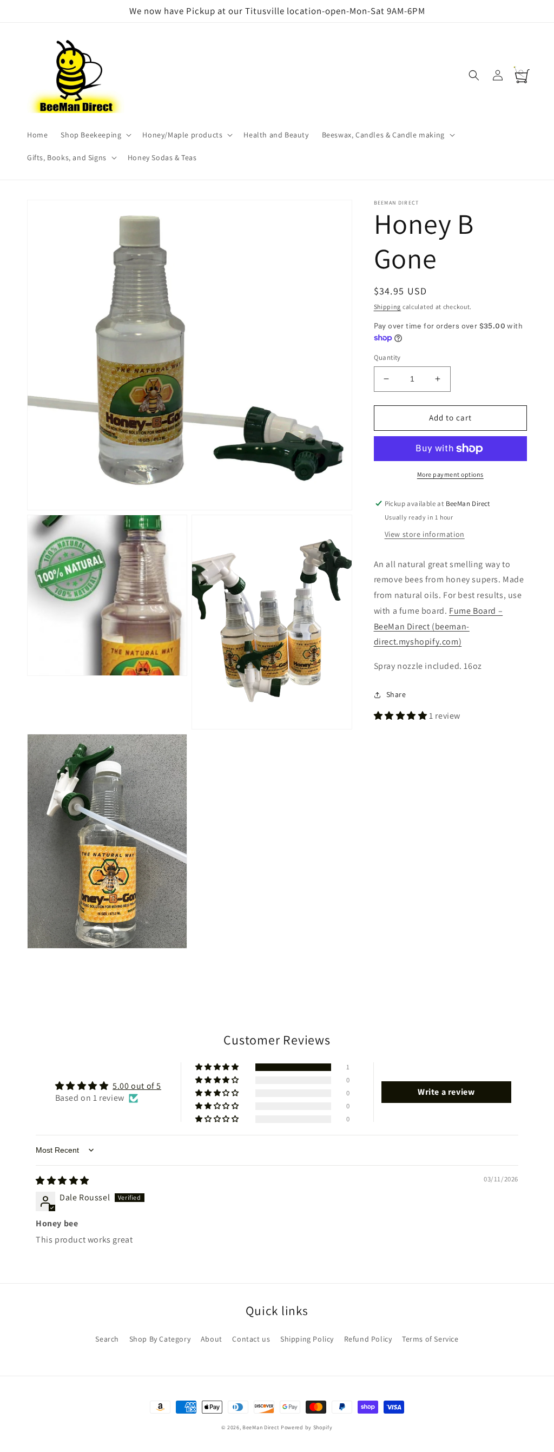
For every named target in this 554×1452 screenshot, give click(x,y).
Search (107, 1339)
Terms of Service (430, 1339)
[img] (62, 1180)
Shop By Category (160, 1339)
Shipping (387, 307)
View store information (425, 534)
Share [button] (396, 694)
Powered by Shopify (307, 1427)
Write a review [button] (446, 1092)
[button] (95, 134)
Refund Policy (368, 1339)
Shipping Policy (307, 1339)
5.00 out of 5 (137, 1086)
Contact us (251, 1339)
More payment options (450, 474)
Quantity (387, 357)
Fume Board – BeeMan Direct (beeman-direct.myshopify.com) (438, 626)
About (211, 1339)
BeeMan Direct (260, 1427)
